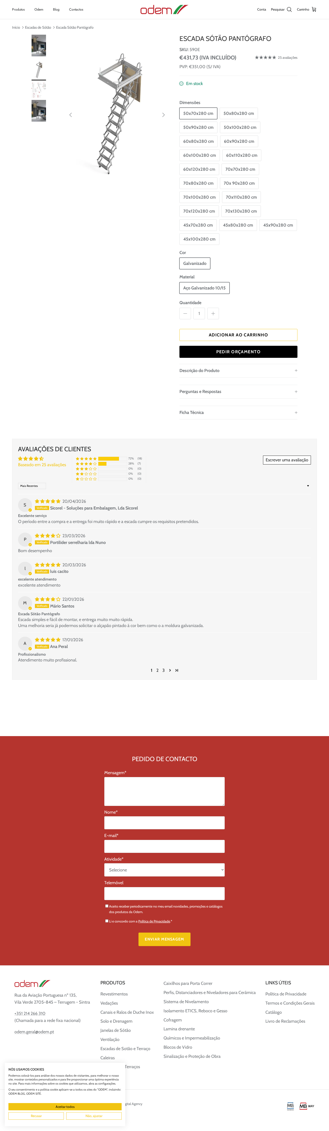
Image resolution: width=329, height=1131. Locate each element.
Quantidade (190, 302)
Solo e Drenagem (116, 1021)
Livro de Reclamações (285, 1021)
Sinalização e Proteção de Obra (192, 1056)
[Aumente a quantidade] (213, 313)
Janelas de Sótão (115, 1030)
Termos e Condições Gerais (290, 1003)
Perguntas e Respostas (200, 391)
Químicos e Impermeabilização (192, 1038)
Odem (38, 9)
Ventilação (109, 1039)
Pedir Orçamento (238, 351)
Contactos (76, 9)
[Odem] (164, 9)
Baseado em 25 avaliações (42, 464)
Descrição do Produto (199, 370)
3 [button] (163, 670)
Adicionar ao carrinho (238, 335)
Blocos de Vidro (178, 1047)
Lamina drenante (179, 1029)
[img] (48, 501)
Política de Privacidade (154, 921)
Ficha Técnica (191, 412)
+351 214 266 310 (30, 1013)
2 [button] (157, 670)
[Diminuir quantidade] (185, 313)
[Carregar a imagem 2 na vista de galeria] (117, 112)
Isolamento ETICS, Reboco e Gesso (195, 1010)
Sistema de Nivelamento (186, 1001)
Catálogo (273, 1012)
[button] (86, 459)
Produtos (18, 9)
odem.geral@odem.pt (34, 1031)
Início (16, 27)
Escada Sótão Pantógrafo (74, 27)
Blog (56, 9)
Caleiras (107, 1057)
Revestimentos (114, 994)
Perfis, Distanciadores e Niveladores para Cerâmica (210, 992)
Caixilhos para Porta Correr (188, 983)
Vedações (109, 1003)
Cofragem (173, 1020)
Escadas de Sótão (38, 27)
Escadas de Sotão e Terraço (125, 1048)
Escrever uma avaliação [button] (287, 460)
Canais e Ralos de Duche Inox (127, 1012)
